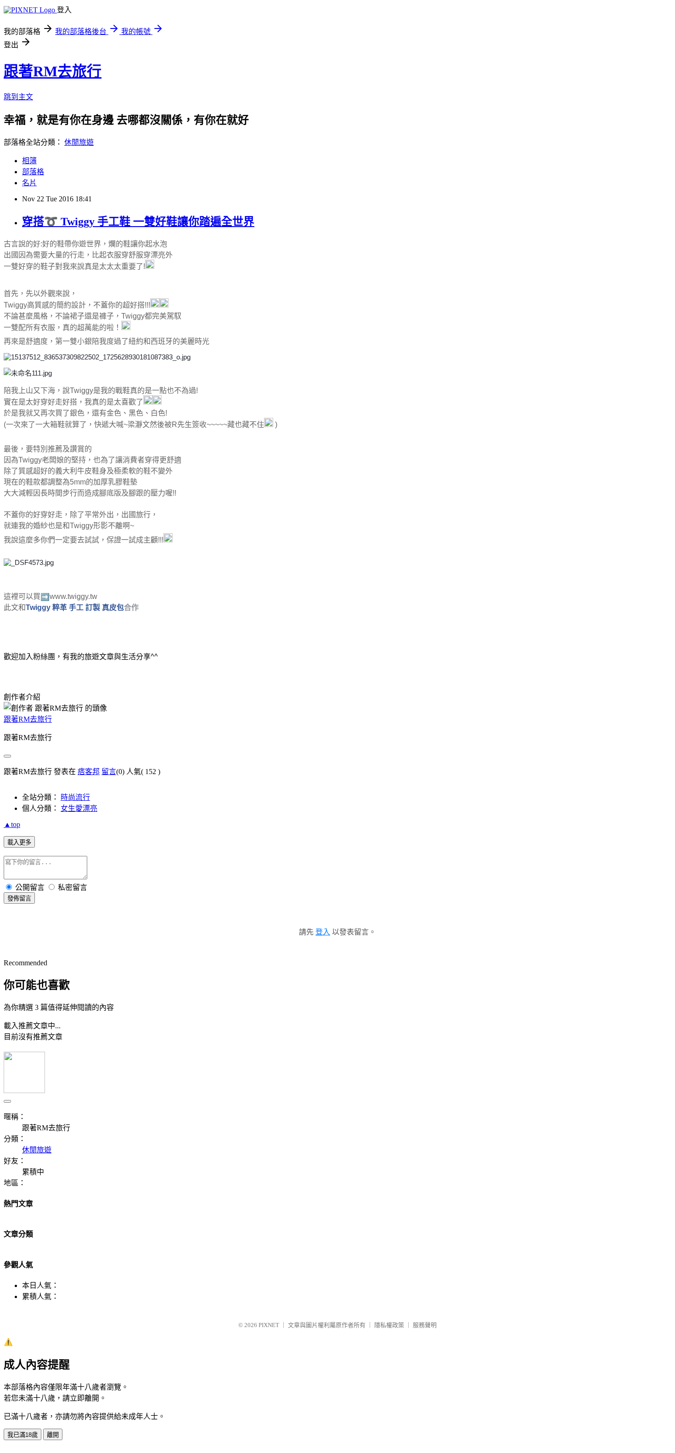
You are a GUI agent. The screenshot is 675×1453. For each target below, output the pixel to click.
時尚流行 (75, 797)
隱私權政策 (389, 1325)
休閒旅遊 (79, 142)
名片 (29, 183)
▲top (12, 824)
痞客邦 (89, 771)
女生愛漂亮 (79, 808)
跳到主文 (18, 97)
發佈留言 (19, 898)
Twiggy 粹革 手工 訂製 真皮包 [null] (75, 607)
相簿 (29, 161)
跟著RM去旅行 (52, 71)
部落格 (33, 172)
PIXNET (269, 1325)
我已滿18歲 (22, 1434)
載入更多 (19, 842)
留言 (108, 771)
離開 (53, 1434)
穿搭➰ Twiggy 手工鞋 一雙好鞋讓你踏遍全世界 (138, 222)
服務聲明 (425, 1325)
